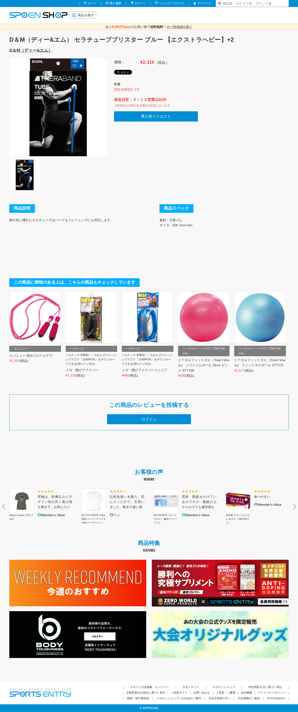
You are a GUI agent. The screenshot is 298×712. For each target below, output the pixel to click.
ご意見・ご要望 (225, 692)
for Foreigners (276, 698)
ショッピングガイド (171, 3)
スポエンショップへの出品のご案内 (178, 698)
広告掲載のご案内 (249, 698)
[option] (58, 107)
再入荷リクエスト (156, 116)
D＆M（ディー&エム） (30, 50)
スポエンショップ (224, 687)
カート (92, 3)
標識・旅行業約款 (138, 698)
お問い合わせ (201, 692)
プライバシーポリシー (272, 692)
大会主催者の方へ (219, 698)
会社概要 (246, 692)
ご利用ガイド (179, 692)
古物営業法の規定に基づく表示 (145, 692)
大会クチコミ (191, 687)
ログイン (140, 3)
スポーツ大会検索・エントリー (149, 687)
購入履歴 (115, 3)
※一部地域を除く (179, 27)
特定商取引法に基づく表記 (265, 687)
